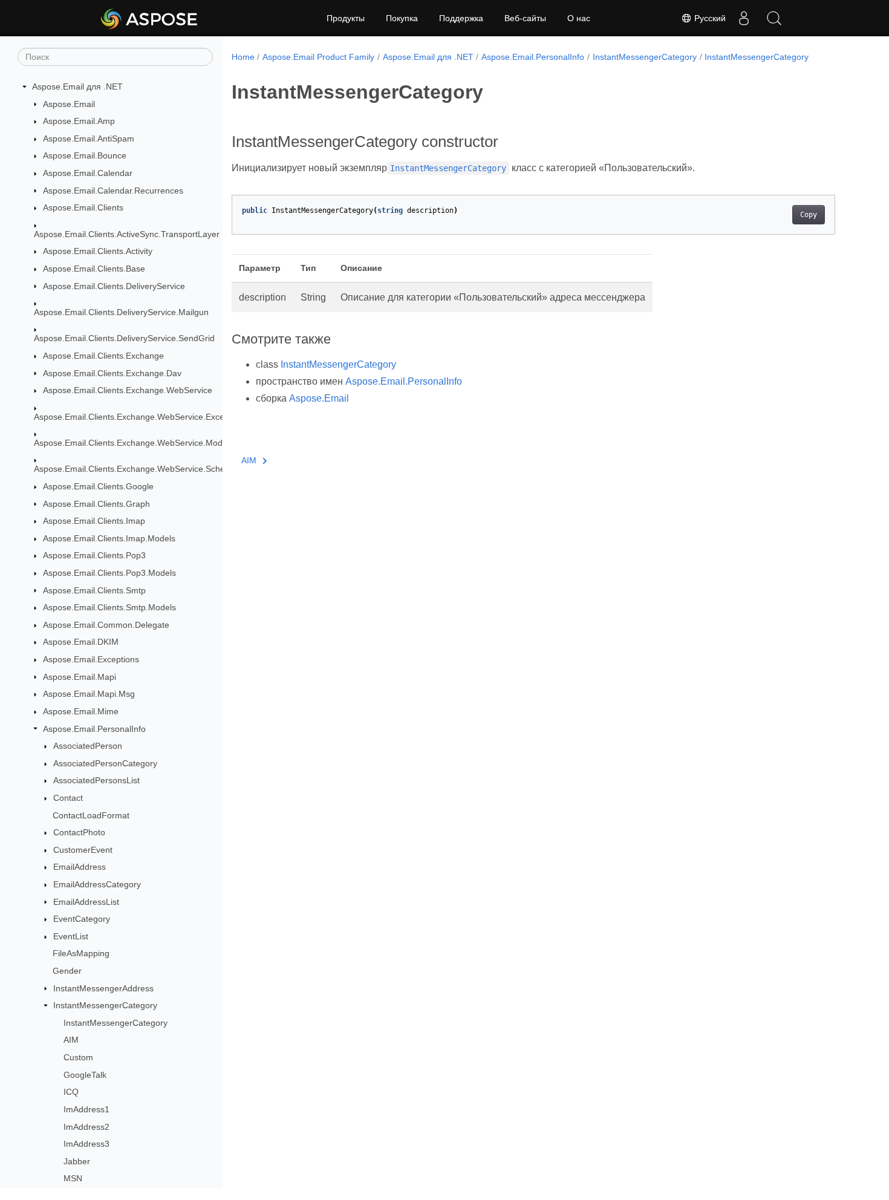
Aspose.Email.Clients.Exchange (103, 355)
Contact (68, 798)
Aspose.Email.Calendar (87, 173)
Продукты (346, 18)
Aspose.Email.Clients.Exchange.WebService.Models (133, 443)
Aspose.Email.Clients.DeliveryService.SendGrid (124, 338)
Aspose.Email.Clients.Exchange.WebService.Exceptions (140, 417)
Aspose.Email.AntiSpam (88, 138)
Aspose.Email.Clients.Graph (96, 504)
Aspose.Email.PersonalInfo (94, 729)
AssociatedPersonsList (96, 780)
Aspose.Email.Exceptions (91, 659)
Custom (78, 1057)
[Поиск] (774, 18)
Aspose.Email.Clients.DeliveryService (114, 286)
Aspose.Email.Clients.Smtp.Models (109, 607)
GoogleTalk (84, 1075)
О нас (578, 18)
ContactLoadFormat (91, 815)
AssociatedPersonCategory (105, 763)
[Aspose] (150, 18)
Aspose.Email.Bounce (84, 155)
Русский (709, 18)
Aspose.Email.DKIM (81, 642)
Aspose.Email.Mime (81, 711)
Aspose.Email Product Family (318, 57)
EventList (70, 936)
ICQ (71, 1092)
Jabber (76, 1161)
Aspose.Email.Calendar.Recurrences (113, 190)
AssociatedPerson (87, 746)
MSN (72, 1178)
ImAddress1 (86, 1109)
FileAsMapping (81, 953)
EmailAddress (79, 867)
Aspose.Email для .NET (77, 86)
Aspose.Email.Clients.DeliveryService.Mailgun (121, 312)
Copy (808, 214)
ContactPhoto (79, 832)
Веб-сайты (525, 18)
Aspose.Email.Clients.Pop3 (94, 555)
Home (243, 57)
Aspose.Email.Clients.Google (98, 486)
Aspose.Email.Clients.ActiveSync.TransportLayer (127, 234)
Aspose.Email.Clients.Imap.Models (109, 538)
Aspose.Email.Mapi (79, 677)
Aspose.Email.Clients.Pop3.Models (109, 573)
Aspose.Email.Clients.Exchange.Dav (112, 373)
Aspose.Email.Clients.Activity (97, 251)
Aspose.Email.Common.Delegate (106, 625)
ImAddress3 (86, 1144)
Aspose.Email (69, 104)
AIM (71, 1040)
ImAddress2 (86, 1127)
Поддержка (461, 18)
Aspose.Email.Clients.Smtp (94, 590)
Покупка (402, 18)
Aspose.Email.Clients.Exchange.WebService (127, 390)
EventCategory (81, 919)
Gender (67, 971)
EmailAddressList (86, 902)
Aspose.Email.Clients (83, 207)
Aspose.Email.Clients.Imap (94, 521)
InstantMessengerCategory (105, 1005)
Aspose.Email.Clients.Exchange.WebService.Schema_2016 (147, 469)
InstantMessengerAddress (103, 988)
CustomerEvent (82, 850)
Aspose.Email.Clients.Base (94, 268)
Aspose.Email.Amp (79, 121)
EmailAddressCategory (97, 884)
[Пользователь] (744, 18)
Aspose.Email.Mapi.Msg (89, 694)
